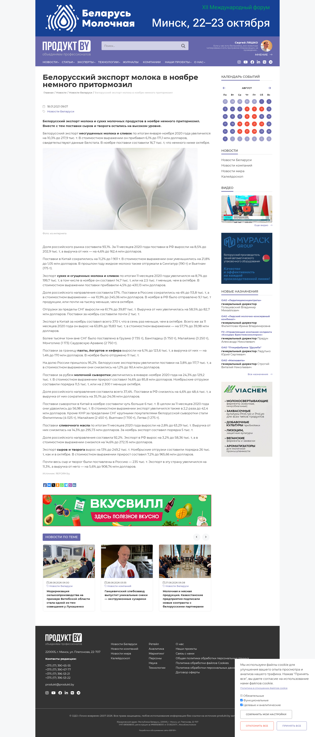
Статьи (67, 62)
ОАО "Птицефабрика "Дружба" (241, 347)
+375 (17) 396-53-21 (57, 673)
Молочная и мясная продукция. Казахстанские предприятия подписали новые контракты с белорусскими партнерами (183, 599)
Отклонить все (257, 725)
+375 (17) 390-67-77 (58, 669)
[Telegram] (270, 62)
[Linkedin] (258, 62)
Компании (152, 62)
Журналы (131, 62)
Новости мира (232, 171)
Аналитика (156, 648)
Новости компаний (119, 586)
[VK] (264, 62)
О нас (198, 62)
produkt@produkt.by (59, 684)
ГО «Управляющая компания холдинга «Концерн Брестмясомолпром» (246, 333)
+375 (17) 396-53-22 (58, 677)
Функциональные (256, 700)
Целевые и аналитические (262, 705)
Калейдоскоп (232, 176)
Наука (153, 663)
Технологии (108, 62)
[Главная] (67, 48)
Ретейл (154, 644)
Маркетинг (156, 653)
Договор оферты (188, 672)
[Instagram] (239, 62)
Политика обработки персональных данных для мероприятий (220, 667)
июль (230, 88)
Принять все (291, 725)
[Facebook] (252, 62)
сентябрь (264, 88)
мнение (262, 54)
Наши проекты (177, 62)
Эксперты (85, 62)
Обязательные (253, 695)
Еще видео (261, 225)
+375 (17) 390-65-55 (58, 665)
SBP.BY (172, 730)
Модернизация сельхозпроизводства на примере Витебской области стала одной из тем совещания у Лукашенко (68, 599)
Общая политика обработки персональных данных (212, 658)
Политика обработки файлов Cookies (202, 663)
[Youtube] (246, 62)
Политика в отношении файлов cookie (263, 688)
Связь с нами (185, 653)
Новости (50, 62)
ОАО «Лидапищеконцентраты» (241, 300)
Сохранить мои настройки (266, 714)
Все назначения (258, 374)
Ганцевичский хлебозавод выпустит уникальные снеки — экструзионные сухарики (126, 595)
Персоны (155, 658)
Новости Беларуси (60, 111)
